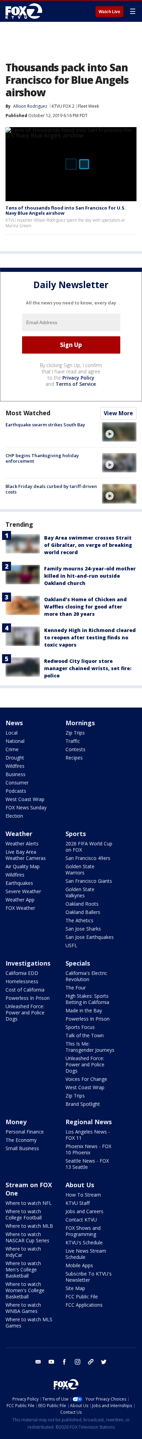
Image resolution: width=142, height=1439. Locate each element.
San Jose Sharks (83, 928)
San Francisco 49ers (87, 858)
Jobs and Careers (84, 1211)
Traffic (72, 741)
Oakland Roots (82, 903)
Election (14, 815)
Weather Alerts (22, 843)
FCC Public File (81, 1296)
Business (16, 774)
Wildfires (15, 766)
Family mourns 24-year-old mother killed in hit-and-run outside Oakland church (90, 575)
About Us (79, 1185)
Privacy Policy (78, 377)
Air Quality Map (23, 866)
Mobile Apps (79, 1265)
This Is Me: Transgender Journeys (89, 1046)
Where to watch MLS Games (29, 1322)
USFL (71, 945)
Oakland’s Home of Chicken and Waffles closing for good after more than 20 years (85, 606)
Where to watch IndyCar (23, 1251)
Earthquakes (19, 883)
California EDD (22, 973)
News (14, 723)
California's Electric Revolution (86, 976)
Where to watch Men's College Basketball (23, 1269)
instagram (77, 1361)
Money (16, 1122)
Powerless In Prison (28, 998)
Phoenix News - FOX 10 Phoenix (88, 1149)
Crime (12, 749)
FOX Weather (20, 908)
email (38, 1361)
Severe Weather (23, 891)
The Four (75, 987)
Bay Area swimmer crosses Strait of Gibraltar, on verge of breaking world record (88, 545)
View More (118, 413)
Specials (77, 963)
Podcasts (16, 791)
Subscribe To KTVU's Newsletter (88, 1276)
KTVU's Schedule (84, 1242)
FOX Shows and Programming (83, 1231)
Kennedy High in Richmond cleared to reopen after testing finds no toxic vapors (90, 637)
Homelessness (22, 981)
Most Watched (28, 413)
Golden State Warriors (79, 869)
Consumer (17, 782)
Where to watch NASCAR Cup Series (27, 1237)
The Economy (21, 1140)
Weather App (20, 899)
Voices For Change (86, 1079)
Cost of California (25, 989)
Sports (75, 833)
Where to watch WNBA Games (23, 1308)
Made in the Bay (83, 1010)
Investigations (28, 963)
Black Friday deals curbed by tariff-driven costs (51, 489)
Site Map (75, 1288)
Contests (75, 749)
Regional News (88, 1122)
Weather (19, 833)
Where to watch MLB (29, 1226)
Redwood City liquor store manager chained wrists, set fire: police (87, 668)
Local (12, 732)
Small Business (22, 1148)
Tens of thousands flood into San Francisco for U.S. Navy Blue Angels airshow (66, 210)
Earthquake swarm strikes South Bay (45, 424)
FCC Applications (84, 1305)
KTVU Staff (77, 1203)
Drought (15, 757)
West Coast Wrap (25, 799)
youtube (51, 1361)
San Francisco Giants (88, 881)
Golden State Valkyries (79, 892)
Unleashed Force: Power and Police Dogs (25, 1012)
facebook (64, 1361)
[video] (119, 432)
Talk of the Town (84, 1035)
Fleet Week (88, 106)
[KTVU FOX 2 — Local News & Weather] (25, 11)
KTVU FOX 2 (63, 106)
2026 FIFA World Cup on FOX (88, 846)
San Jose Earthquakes (89, 937)
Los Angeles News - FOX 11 (87, 1134)
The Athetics (79, 920)
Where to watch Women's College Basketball (25, 1290)
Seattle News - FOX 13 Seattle (87, 1163)
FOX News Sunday (26, 807)
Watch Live (109, 11)
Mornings (80, 723)
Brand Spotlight (82, 1104)
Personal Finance (25, 1131)
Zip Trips (75, 732)
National (15, 741)
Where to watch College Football (24, 1214)
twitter (103, 1361)
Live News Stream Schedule (85, 1253)
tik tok (90, 1361)
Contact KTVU (81, 1219)
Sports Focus (80, 1027)
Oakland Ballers (82, 912)
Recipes (74, 757)
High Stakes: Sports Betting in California (87, 999)
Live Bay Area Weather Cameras (26, 855)
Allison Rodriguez (30, 106)
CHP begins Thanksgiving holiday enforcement (42, 458)
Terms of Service (75, 384)
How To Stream (83, 1194)
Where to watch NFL (29, 1203)
